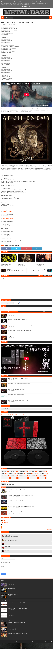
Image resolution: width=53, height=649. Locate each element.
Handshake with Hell (7, 211)
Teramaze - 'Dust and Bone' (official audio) (16, 602)
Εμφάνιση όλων (49, 529)
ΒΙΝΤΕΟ (6, 245)
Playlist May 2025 (11, 588)
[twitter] (47, 641)
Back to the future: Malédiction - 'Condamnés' (17, 511)
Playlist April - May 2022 (13, 594)
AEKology (4, 520)
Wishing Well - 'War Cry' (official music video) (17, 336)
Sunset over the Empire (8, 218)
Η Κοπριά (4, 526)
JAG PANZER (41, 475)
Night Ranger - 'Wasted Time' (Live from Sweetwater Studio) (20, 325)
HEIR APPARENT (22, 475)
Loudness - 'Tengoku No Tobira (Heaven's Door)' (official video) (20, 495)
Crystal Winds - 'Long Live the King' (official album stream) (19, 383)
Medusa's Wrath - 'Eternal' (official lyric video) (17, 389)
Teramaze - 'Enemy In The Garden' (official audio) (17, 608)
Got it (30, 6)
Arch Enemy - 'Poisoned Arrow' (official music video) (26, 263)
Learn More (24, 6)
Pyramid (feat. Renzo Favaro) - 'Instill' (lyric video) (18, 500)
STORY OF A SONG (32, 475)
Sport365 (4, 524)
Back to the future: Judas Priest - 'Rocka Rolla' (17, 628)
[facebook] (45, 641)
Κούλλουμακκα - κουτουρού (7, 527)
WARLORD (29, 473)
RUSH (36, 473)
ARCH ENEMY (11, 245)
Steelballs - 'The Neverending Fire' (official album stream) (42, 263)
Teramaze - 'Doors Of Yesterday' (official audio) (17, 613)
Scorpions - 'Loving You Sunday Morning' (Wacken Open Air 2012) (21, 506)
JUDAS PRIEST (31, 471)
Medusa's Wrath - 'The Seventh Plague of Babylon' (18, 378)
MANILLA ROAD (12, 475)
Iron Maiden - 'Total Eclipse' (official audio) (16, 489)
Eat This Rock (5, 522)
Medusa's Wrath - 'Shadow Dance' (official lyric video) (18, 400)
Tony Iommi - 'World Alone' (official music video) (13, 415)
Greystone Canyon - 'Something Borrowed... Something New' (20, 330)
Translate (23, 303)
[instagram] (51, 641)
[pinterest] (50, 641)
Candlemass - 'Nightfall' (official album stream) (17, 622)
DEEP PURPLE (13, 471)
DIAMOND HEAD (20, 473)
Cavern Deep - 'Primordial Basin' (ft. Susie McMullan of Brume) (8, 263)
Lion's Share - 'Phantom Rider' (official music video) (18, 314)
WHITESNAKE (41, 471)
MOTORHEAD (4, 471)
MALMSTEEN (11, 473)
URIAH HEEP (4, 475)
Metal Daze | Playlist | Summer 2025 (15, 583)
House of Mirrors (6, 220)
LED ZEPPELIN (42, 473)
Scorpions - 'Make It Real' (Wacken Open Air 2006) (18, 319)
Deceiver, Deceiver (7, 212)
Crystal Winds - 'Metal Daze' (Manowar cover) (17, 394)
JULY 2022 (16, 245)
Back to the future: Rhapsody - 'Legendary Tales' (17, 633)
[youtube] (48, 641)
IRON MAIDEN (22, 471)
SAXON (3, 473)
